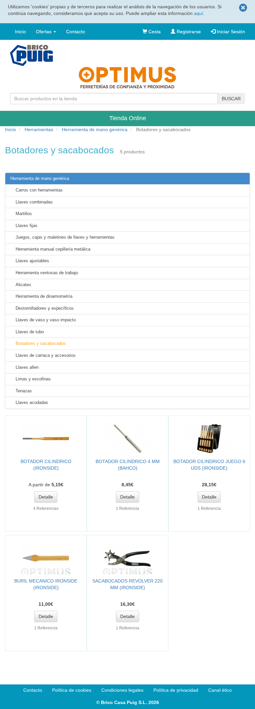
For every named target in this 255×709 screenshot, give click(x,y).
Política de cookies (71, 690)
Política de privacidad (175, 690)
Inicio (20, 31)
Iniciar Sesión (230, 31)
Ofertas (44, 31)
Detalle (46, 497)
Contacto (75, 31)
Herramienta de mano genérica (95, 129)
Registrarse (188, 31)
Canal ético (220, 690)
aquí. (199, 13)
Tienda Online (127, 118)
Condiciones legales (122, 690)
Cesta (154, 31)
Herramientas (39, 129)
